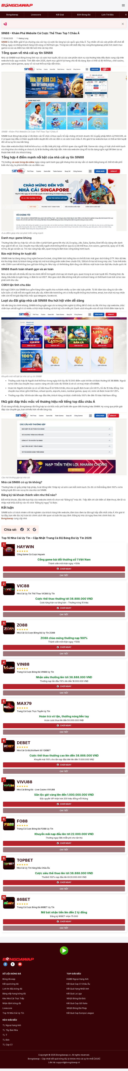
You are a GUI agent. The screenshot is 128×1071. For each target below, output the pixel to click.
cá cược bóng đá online (23, 162)
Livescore (36, 14)
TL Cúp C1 (7, 1045)
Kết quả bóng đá (10, 984)
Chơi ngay (65, 569)
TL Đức (6, 1040)
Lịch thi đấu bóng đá (12, 989)
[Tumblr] (13, 964)
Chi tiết (64, 575)
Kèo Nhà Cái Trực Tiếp (13, 998)
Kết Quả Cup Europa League (80, 1013)
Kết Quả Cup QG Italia (76, 1003)
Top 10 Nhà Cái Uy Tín (13, 1013)
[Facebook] (5, 964)
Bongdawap (12, 14)
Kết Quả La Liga (74, 994)
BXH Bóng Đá (83, 14)
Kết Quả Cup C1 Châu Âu (78, 984)
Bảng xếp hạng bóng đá (14, 994)
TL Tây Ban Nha (10, 1030)
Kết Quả (60, 14)
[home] (18, 5)
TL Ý (4, 1035)
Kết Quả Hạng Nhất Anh (77, 989)
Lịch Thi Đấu (108, 14)
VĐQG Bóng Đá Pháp (76, 1008)
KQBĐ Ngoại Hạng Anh (77, 979)
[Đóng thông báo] (123, 24)
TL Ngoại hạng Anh (11, 1025)
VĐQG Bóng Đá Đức (76, 998)
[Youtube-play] (20, 964)
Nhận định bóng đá (11, 1003)
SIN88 (4, 42)
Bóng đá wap (8, 979)
